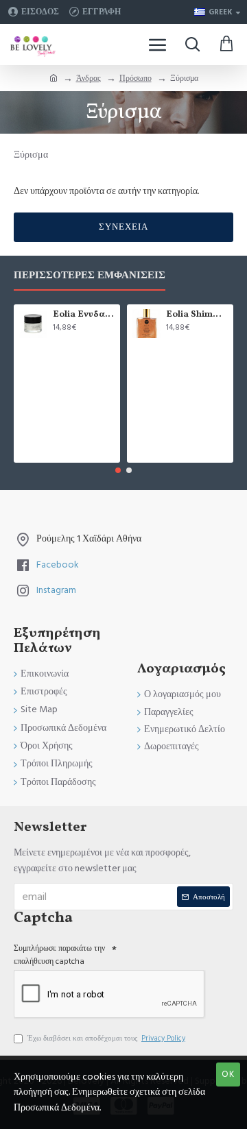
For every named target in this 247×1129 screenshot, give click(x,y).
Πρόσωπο (135, 78)
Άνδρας (88, 78)
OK (228, 1074)
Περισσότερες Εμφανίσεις (89, 275)
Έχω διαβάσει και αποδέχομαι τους (106, 1038)
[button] (118, 470)
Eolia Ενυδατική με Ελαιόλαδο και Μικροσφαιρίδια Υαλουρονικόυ (84, 315)
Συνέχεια (123, 227)
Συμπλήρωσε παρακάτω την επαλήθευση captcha (59, 955)
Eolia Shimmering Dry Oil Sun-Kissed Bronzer (197, 315)
